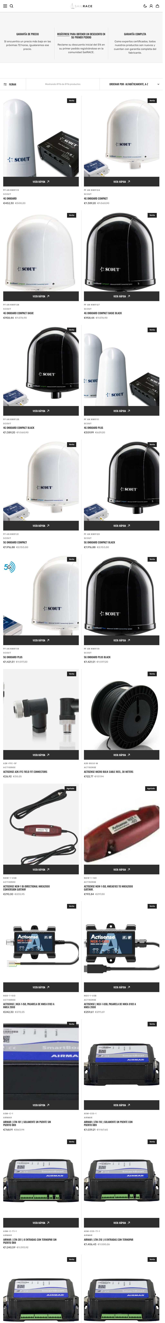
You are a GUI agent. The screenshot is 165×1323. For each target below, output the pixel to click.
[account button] (151, 6)
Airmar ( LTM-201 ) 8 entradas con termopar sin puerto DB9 (30, 1241)
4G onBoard (10, 198)
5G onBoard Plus (12, 657)
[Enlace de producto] (41, 150)
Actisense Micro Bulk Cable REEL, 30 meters (108, 771)
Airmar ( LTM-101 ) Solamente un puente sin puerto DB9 (27, 1123)
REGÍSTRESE (63, 34)
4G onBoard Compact (96, 198)
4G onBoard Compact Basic (18, 313)
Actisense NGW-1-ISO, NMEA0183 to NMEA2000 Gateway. (108, 888)
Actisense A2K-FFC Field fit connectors (25, 771)
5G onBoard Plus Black (97, 657)
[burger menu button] (5, 6)
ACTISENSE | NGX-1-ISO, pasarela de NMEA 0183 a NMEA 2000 (28, 1006)
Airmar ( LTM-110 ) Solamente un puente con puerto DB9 (108, 1123)
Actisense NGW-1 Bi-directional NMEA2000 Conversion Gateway (26, 888)
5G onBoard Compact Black (99, 542)
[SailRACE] (81, 6)
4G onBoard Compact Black (18, 427)
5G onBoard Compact (15, 542)
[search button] (11, 6)
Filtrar (12, 84)
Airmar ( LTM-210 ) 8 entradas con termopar (108, 1239)
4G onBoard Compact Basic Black (103, 313)
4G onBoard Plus (93, 427)
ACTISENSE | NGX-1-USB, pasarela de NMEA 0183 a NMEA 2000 (110, 1006)
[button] (145, 6)
